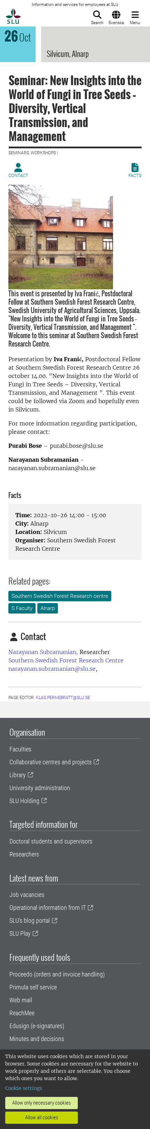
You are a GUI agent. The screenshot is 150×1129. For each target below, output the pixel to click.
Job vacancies (26, 894)
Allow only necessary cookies (41, 1103)
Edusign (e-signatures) (36, 1026)
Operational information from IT (47, 907)
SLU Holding (24, 800)
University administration (39, 788)
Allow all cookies (41, 1117)
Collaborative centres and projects (50, 762)
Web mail (20, 1000)
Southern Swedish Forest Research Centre (65, 660)
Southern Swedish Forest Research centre (60, 596)
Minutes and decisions (36, 1038)
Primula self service (33, 987)
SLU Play (20, 933)
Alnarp (47, 608)
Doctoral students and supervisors (50, 841)
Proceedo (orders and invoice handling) (57, 974)
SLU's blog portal (29, 920)
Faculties (20, 749)
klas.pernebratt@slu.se (63, 697)
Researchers (24, 854)
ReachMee (22, 1013)
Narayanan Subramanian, (43, 651)
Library (17, 775)
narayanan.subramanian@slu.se (52, 668)
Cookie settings (23, 1088)
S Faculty (22, 608)
